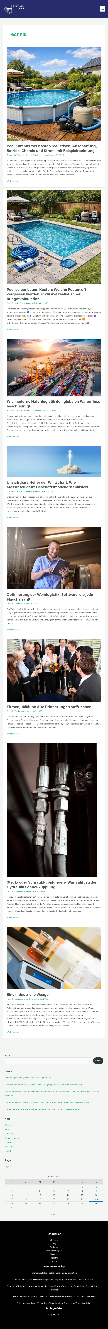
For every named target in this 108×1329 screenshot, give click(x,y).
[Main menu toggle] (102, 9)
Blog (9, 303)
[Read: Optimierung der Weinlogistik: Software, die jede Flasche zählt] (54, 558)
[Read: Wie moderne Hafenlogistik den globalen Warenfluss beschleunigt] (54, 367)
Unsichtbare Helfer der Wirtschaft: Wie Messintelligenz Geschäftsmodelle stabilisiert (47, 484)
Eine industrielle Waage (28, 994)
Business (11, 410)
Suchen (8, 1055)
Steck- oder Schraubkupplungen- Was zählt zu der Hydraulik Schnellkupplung (52, 884)
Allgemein (11, 155)
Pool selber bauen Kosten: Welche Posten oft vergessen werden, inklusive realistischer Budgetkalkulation (46, 294)
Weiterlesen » (13, 180)
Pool (14, 1167)
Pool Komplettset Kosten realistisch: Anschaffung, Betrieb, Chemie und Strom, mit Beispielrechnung (52, 148)
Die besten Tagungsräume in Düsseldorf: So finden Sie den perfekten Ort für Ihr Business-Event (47, 1102)
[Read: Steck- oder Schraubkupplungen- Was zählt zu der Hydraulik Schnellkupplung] (52, 810)
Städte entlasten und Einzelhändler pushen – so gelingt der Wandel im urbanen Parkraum (44, 1084)
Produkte (20, 155)
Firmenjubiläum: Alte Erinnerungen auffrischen (49, 707)
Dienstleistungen (12, 1138)
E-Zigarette (8, 1167)
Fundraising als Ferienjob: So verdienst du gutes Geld (28, 1078)
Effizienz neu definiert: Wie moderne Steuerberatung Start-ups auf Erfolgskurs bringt (42, 1109)
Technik (29, 155)
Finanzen (9, 1142)
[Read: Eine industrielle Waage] (54, 958)
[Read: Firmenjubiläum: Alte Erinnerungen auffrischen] (54, 670)
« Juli (53, 1214)
